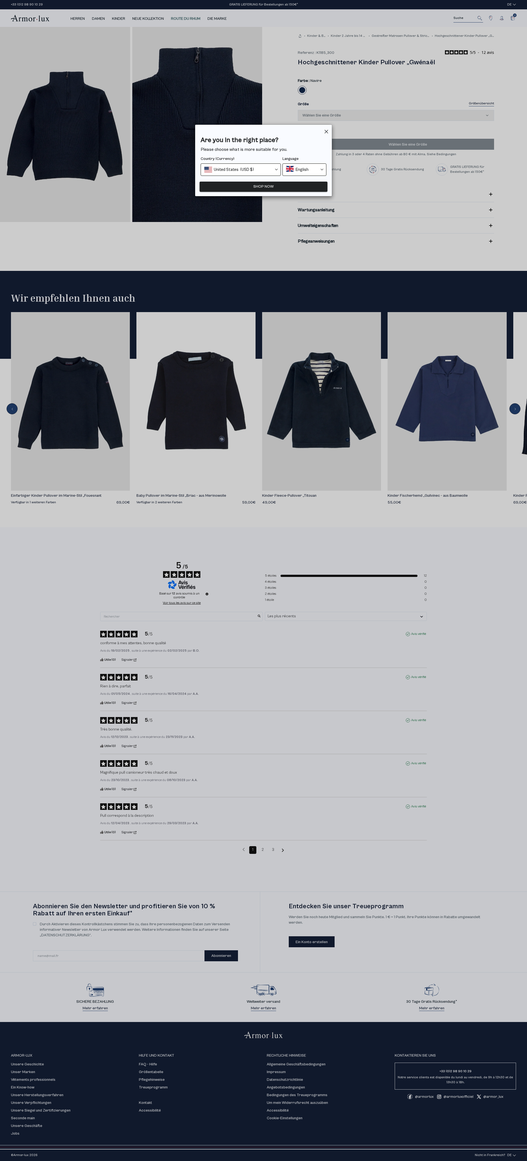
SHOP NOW (263, 186)
